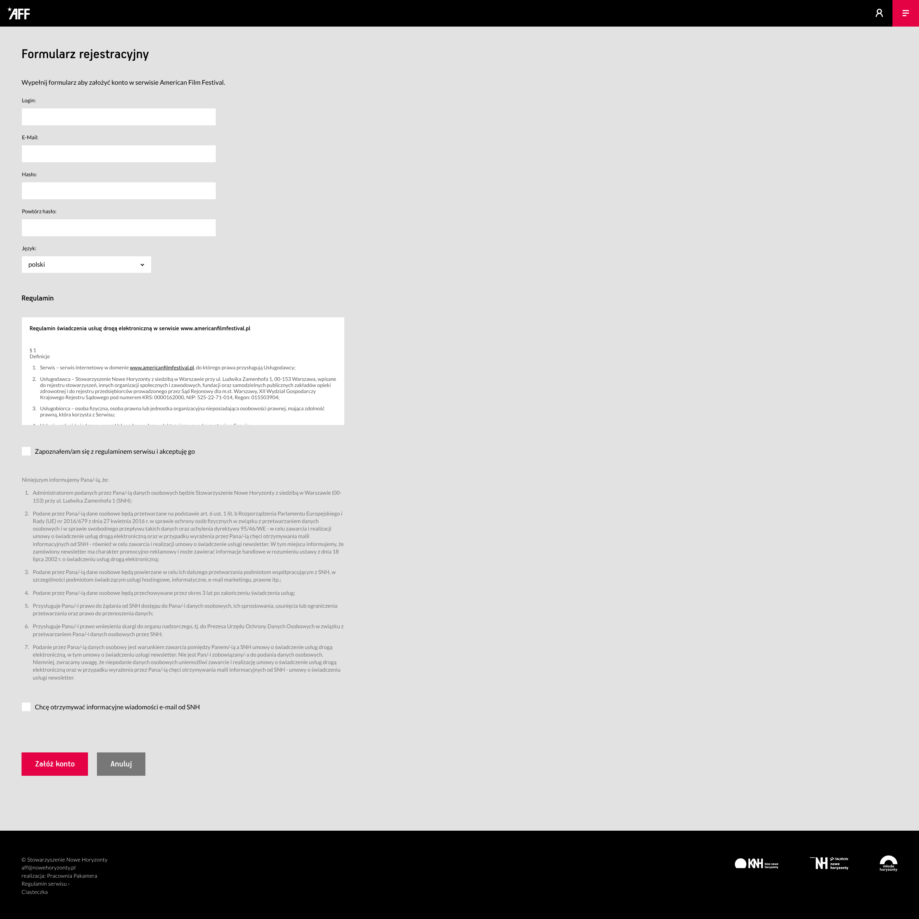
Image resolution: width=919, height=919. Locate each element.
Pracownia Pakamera (72, 876)
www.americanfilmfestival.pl (162, 368)
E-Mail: (30, 137)
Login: (29, 100)
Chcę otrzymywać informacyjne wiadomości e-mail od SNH (117, 707)
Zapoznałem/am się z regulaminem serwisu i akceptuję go (115, 451)
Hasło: (29, 174)
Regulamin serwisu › (46, 884)
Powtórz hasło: (39, 211)
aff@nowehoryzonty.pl (49, 867)
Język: (29, 248)
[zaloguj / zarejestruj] (879, 13)
